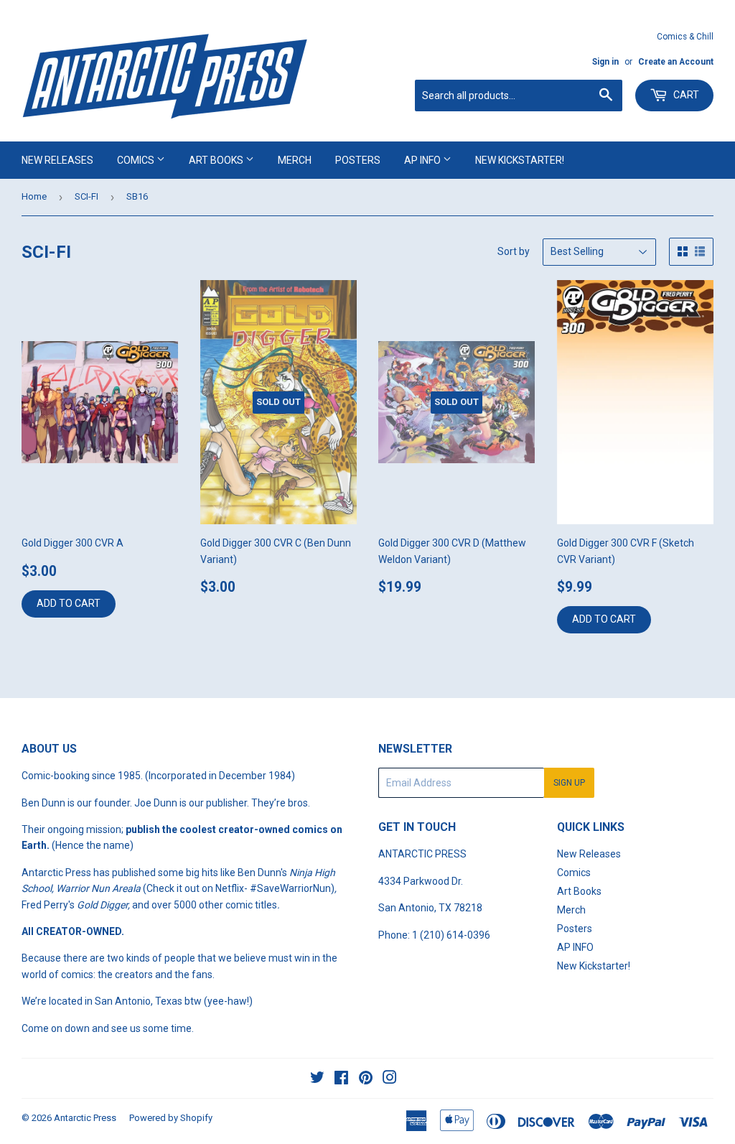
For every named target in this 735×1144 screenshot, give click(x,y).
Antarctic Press (85, 1117)
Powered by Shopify (170, 1117)
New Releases (57, 160)
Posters (357, 160)
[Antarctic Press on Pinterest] (365, 1079)
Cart (685, 95)
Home (34, 196)
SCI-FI (86, 196)
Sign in (605, 62)
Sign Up (569, 783)
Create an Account (675, 62)
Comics (136, 160)
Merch (295, 160)
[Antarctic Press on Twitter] (317, 1079)
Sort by (513, 251)
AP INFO (423, 160)
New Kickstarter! (519, 160)
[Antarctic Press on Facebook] (341, 1079)
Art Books (217, 160)
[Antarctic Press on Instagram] (390, 1079)
